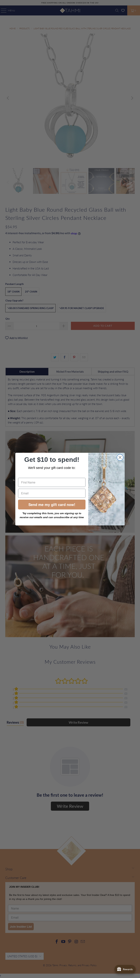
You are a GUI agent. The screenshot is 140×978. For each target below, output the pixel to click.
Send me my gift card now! (51, 504)
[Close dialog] (120, 457)
